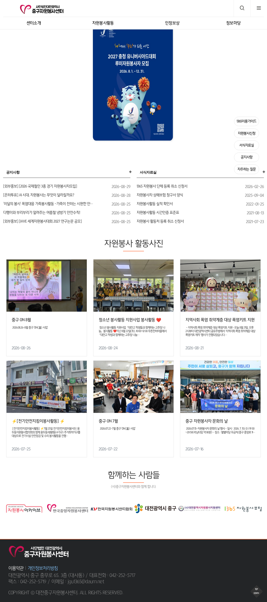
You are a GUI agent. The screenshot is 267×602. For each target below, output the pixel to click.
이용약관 (15, 568)
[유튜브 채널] (255, 550)
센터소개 (33, 23)
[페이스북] (235, 550)
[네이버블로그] (245, 550)
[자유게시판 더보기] (130, 172)
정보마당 (233, 23)
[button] (5, 83)
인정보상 (172, 23)
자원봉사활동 (103, 23)
